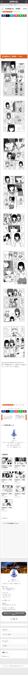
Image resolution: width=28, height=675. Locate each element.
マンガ (17, 404)
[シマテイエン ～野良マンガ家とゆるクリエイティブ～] (14, 1)
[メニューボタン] (1, 1)
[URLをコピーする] (25, 15)
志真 (14, 438)
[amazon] (16, 619)
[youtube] (14, 619)
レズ (20, 404)
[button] (3, 15)
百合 (23, 404)
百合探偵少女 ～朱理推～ (7, 11)
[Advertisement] (14, 35)
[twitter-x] (11, 619)
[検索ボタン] (26, 1)
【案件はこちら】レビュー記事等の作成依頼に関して (14, 613)
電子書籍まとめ (5, 656)
